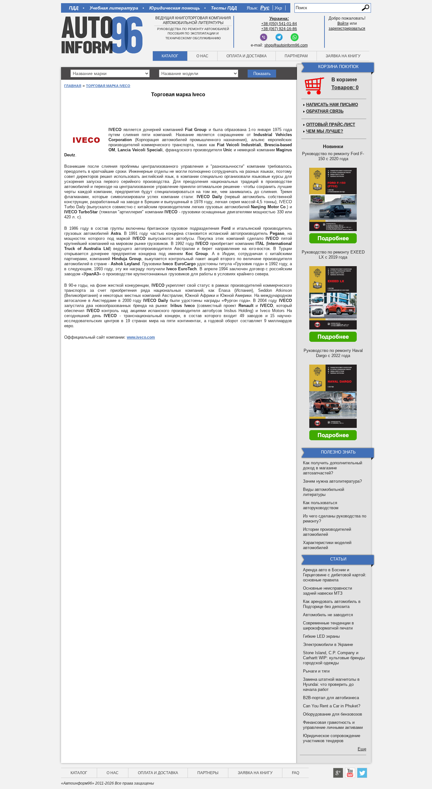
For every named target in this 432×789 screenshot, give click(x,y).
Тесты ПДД (224, 7)
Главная (72, 86)
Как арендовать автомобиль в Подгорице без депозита (332, 604)
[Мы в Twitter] (362, 773)
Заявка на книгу (343, 56)
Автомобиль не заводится (328, 614)
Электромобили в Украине (328, 644)
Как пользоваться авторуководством (320, 505)
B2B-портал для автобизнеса (331, 697)
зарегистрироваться (347, 28)
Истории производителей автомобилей (327, 532)
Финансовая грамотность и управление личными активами (333, 725)
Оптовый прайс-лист (330, 124)
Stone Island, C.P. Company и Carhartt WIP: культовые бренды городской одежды (334, 657)
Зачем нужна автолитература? (332, 481)
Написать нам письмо (332, 104)
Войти (343, 23)
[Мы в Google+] (338, 773)
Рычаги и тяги (316, 671)
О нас (202, 56)
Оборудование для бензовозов (332, 714)
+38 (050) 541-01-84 (279, 24)
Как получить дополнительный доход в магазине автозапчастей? (332, 467)
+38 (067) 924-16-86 (279, 29)
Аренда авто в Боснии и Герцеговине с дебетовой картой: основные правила (334, 574)
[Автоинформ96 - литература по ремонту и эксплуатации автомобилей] (102, 34)
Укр (278, 7)
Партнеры (208, 773)
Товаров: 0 (345, 87)
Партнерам (296, 56)
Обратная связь (324, 111)
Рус (264, 7)
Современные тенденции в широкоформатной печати (328, 625)
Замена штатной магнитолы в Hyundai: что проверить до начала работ (331, 684)
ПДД (73, 7)
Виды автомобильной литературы (323, 492)
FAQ (295, 773)
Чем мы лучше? (324, 131)
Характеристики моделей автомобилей (327, 545)
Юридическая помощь (174, 7)
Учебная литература (113, 7)
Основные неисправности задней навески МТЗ (327, 591)
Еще (362, 749)
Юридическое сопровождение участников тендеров (331, 738)
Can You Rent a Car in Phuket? (331, 706)
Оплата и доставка (246, 56)
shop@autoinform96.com (286, 45)
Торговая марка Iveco (108, 86)
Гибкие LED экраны (321, 636)
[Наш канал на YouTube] (350, 773)
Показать (262, 73)
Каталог (170, 56)
